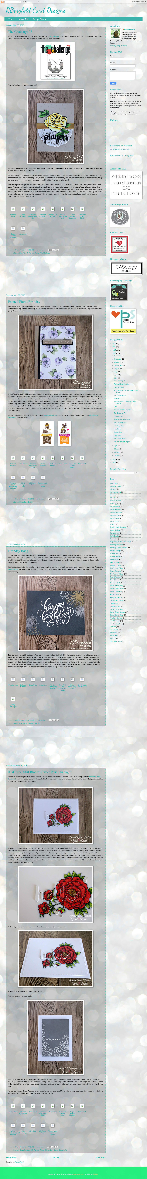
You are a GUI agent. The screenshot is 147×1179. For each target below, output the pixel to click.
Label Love (23, 464)
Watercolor (113, 632)
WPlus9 (112, 638)
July (116, 372)
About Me (23, 19)
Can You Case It (115, 501)
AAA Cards (114, 483)
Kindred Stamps (115, 551)
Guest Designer (115, 530)
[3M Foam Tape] (33, 479)
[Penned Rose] (13, 210)
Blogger (95, 1174)
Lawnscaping (114, 559)
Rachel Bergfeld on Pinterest (119, 149)
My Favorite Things (33, 253)
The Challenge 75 (20, 31)
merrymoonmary (79, 1174)
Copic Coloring (115, 518)
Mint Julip (32, 1131)
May (116, 378)
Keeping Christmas (116, 545)
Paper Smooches (116, 591)
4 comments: (40, 499)
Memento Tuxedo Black (82, 216)
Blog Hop (113, 498)
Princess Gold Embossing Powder (13, 485)
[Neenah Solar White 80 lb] (62, 210)
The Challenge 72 (120, 422)
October (117, 362)
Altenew (15, 253)
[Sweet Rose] (13, 1107)
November (118, 359)
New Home (117, 429)
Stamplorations (115, 606)
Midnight (117, 398)
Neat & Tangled (115, 577)
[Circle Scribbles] (23, 210)
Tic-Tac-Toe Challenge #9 (122, 442)
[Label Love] (23, 459)
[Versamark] (23, 230)
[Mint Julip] (33, 1127)
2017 (114, 350)
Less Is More (13, 569)
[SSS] (82, 210)
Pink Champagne (22, 1132)
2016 (114, 353)
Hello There (33, 1112)
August (117, 368)
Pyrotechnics (13, 685)
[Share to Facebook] (55, 250)
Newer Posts (11, 1157)
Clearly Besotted (115, 510)
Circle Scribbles (23, 215)
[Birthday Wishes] (23, 681)
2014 (114, 462)
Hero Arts (22, 253)
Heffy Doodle (114, 536)
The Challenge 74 (120, 395)
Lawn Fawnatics (115, 556)
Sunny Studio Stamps (117, 612)
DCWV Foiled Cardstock (72, 216)
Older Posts (100, 1157)
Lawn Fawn (114, 553)
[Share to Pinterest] (57, 250)
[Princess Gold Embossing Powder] (13, 479)
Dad (115, 407)
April (116, 446)
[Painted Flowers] (13, 459)
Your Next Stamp (116, 641)
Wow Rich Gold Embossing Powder (62, 687)
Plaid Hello (117, 435)
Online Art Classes (116, 586)
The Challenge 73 (120, 413)
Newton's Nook (115, 583)
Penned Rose (13, 215)
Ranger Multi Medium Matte (42, 484)
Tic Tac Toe (114, 630)
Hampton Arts (114, 533)
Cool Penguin (118, 416)
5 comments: (40, 250)
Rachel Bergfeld (129, 29)
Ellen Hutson (114, 521)
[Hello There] (33, 1107)
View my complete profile (118, 46)
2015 (114, 459)
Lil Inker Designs (115, 565)
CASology (113, 504)
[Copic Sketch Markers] (13, 230)
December (118, 356)
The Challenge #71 (120, 438)
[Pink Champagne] (23, 1127)
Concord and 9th (115, 515)
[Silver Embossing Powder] (72, 681)
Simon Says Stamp (25, 502)
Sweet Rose (13, 1112)
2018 (114, 347)
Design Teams (39, 19)
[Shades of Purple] (52, 459)
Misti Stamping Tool (23, 484)
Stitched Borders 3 (42, 215)
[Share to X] (53, 250)
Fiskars (112, 524)
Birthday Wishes (23, 686)
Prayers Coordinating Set (33, 216)
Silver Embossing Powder (72, 686)
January (117, 455)
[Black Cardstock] (43, 459)
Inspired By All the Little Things (120, 542)
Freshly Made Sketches (118, 527)
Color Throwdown (116, 512)
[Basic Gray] (33, 681)
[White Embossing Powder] (52, 681)
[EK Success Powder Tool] (82, 681)
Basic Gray (33, 685)
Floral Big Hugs (119, 426)
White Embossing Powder (53, 686)
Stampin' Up (63, 1150)
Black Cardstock (42, 464)
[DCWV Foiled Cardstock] (72, 210)
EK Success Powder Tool (82, 686)
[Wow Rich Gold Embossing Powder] (62, 681)
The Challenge (53, 36)
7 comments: (41, 720)
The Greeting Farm (116, 624)
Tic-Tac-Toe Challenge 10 (122, 410)
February (117, 452)
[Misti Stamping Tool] (23, 479)
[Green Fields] (62, 459)
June (116, 375)
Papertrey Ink (114, 594)
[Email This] (49, 250)
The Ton (37, 723)
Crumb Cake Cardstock (52, 215)
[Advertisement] (56, 275)
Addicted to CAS (115, 486)
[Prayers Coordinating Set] (33, 210)
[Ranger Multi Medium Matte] (43, 479)
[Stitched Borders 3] (43, 210)
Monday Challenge (51, 415)
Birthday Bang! (18, 550)
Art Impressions (115, 492)
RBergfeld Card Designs (36, 10)
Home (11, 19)
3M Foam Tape (32, 484)
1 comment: (40, 1147)
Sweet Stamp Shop (116, 615)
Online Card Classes (117, 589)
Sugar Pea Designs (116, 609)
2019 (114, 343)
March (116, 449)
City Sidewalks (115, 507)
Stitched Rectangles (23, 1112)
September (118, 365)
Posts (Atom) (19, 1162)
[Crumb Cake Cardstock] (52, 210)
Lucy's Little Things (116, 568)
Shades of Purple (52, 464)
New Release (114, 580)
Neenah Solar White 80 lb (62, 216)
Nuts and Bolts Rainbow (122, 419)
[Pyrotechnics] (13, 681)
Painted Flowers (13, 464)
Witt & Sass (114, 635)
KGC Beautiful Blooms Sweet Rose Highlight (39, 771)
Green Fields (62, 464)
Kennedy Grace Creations (22, 1150)
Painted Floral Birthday (24, 301)
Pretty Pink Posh (116, 597)
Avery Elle (113, 495)
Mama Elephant (28, 723)
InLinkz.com (11, 244)
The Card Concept (116, 618)
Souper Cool (118, 432)
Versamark (23, 234)
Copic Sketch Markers (13, 235)
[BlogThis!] (51, 250)
